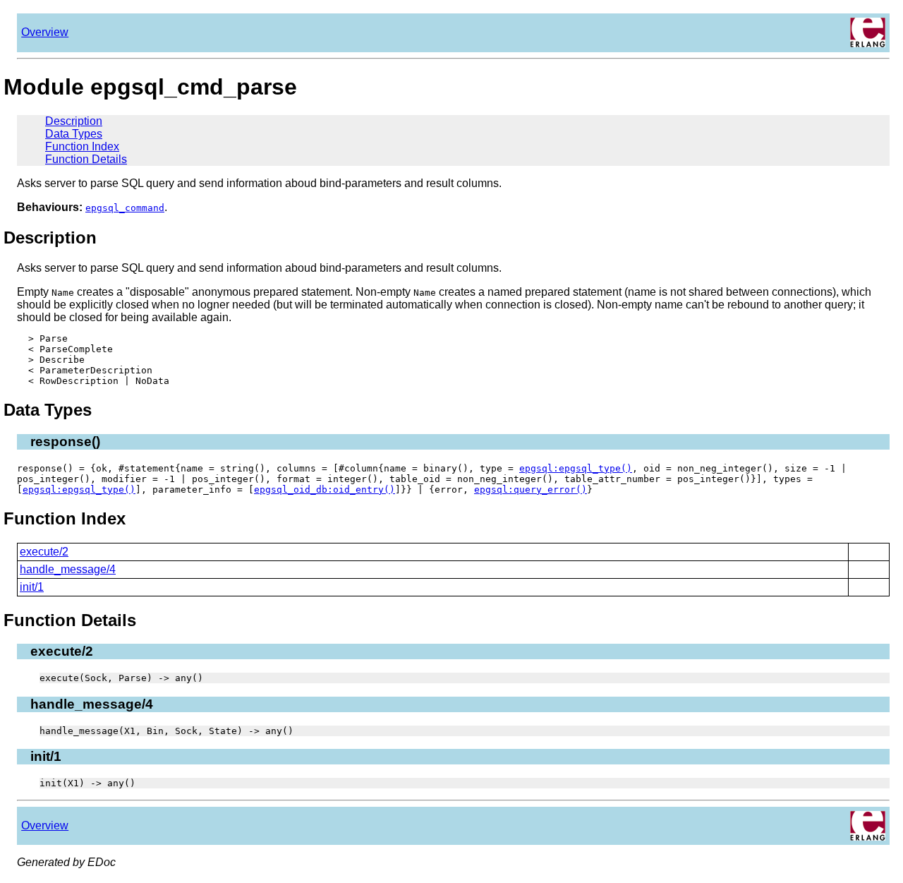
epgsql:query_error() (530, 489)
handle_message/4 (68, 569)
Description (73, 121)
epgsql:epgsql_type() (575, 468)
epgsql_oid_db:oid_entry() (324, 489)
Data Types (73, 134)
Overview (44, 32)
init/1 (32, 587)
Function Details (86, 159)
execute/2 (44, 552)
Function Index (82, 146)
